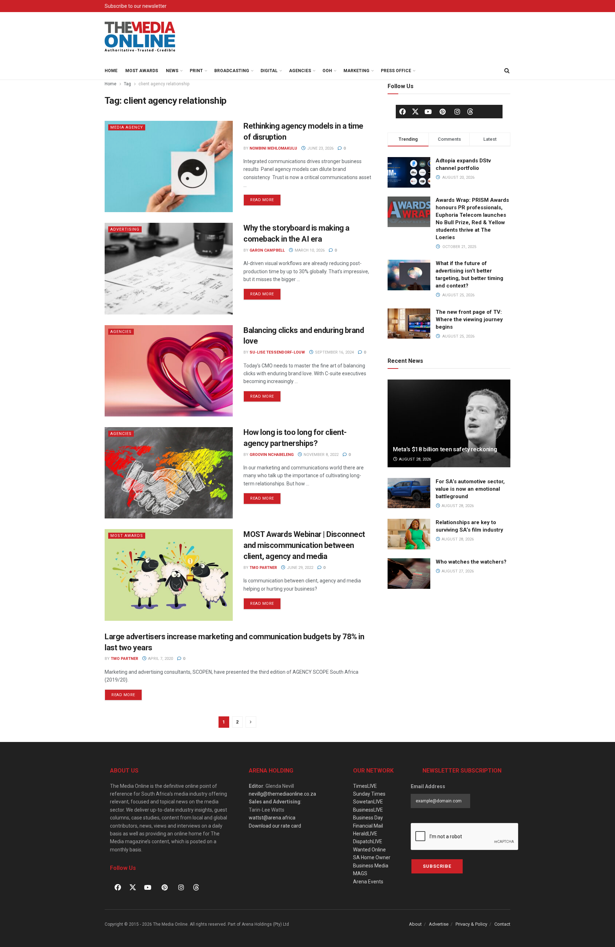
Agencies (300, 70)
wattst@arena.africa (272, 817)
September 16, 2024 (334, 352)
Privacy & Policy (471, 924)
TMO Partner (263, 567)
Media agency (126, 127)
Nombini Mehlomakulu (273, 148)
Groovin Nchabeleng (271, 454)
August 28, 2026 (414, 459)
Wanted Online (369, 849)
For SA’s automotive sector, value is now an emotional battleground (470, 489)
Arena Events (368, 881)
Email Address (428, 786)
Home (111, 70)
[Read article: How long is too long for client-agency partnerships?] (169, 472)
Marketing (356, 70)
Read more (265, 198)
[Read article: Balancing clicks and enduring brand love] (169, 370)
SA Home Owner (371, 857)
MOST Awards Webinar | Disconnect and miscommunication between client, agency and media (304, 545)
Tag (127, 83)
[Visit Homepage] (140, 37)
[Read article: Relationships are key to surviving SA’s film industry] (409, 534)
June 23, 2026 (319, 148)
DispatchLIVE (367, 841)
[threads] (470, 111)
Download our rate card (275, 826)
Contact (502, 924)
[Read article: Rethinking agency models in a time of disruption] (169, 166)
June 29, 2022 (299, 567)
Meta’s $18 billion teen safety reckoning (445, 449)
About (415, 924)
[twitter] (415, 111)
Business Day (368, 817)
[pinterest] (443, 112)
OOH (327, 70)
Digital (269, 70)
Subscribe (437, 866)
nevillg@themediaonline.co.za (282, 794)
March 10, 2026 (309, 250)
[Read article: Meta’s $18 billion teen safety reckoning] (449, 423)
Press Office (396, 70)
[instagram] (457, 112)
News (172, 70)
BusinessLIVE (368, 810)
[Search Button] (506, 71)
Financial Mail (368, 826)
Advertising (125, 229)
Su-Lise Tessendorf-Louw (277, 352)
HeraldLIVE (365, 833)
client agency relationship (163, 83)
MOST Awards (141, 70)
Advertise (438, 924)
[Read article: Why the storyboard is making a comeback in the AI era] (169, 268)
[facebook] (403, 112)
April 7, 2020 (160, 658)
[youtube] (428, 112)
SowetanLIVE (368, 802)
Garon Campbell (267, 250)
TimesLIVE (365, 786)
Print (196, 70)
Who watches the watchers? (471, 562)
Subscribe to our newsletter (136, 6)
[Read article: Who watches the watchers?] (409, 573)
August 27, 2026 (457, 571)
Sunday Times (369, 794)
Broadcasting (231, 70)
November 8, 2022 (320, 454)
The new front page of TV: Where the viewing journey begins (469, 319)
